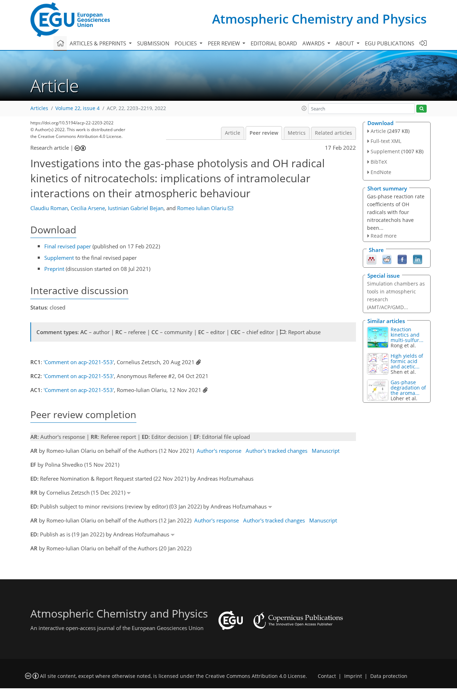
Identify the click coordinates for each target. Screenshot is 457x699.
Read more (384, 235)
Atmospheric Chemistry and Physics (319, 18)
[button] (304, 108)
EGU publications (389, 43)
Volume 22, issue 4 (77, 108)
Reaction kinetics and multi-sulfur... (407, 334)
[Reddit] (387, 259)
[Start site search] (421, 109)
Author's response (219, 450)
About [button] (345, 43)
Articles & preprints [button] (98, 43)
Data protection (388, 676)
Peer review (264, 133)
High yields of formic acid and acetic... (407, 361)
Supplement (59, 257)
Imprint (353, 676)
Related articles (333, 133)
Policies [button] (186, 43)
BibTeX (379, 161)
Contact (327, 676)
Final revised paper (67, 246)
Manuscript (326, 450)
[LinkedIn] (417, 259)
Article (232, 133)
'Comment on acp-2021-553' (79, 362)
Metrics (297, 133)
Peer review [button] (224, 43)
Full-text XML (386, 141)
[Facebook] (402, 259)
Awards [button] (314, 43)
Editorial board (274, 43)
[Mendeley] (371, 259)
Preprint (54, 268)
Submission (153, 43)
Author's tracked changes (276, 450)
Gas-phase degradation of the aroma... (408, 387)
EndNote (381, 172)
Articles (39, 108)
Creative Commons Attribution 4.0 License (255, 676)
